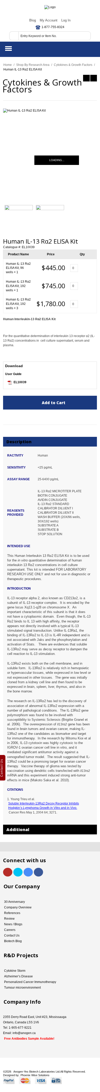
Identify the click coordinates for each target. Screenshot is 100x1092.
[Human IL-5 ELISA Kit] (86, 78)
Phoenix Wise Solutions (35, 1075)
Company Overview (18, 907)
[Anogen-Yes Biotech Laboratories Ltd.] (50, 7)
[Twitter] (18, 872)
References (12, 913)
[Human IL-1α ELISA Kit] (93, 78)
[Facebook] (38, 872)
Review (9, 918)
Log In (66, 20)
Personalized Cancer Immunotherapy (30, 982)
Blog (32, 20)
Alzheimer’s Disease (18, 976)
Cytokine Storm (14, 971)
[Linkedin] (28, 872)
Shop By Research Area (32, 65)
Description (19, 442)
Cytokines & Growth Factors (73, 65)
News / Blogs (13, 924)
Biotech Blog (13, 941)
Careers (9, 930)
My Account (48, 20)
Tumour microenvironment (22, 987)
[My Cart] (91, 48)
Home (7, 65)
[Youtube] (7, 872)
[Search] (13, 35)
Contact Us (11, 935)
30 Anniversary (14, 902)
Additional (17, 829)
